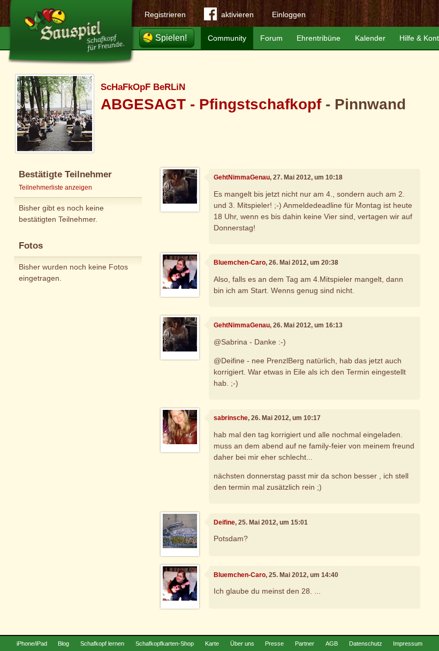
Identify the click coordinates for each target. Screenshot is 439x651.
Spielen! (171, 37)
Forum (271, 38)
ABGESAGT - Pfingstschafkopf (211, 104)
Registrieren (165, 14)
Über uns (242, 643)
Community (227, 38)
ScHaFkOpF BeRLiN (143, 87)
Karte (212, 643)
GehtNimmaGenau (242, 177)
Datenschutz (365, 643)
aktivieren (237, 14)
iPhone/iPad (32, 643)
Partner (304, 643)
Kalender (370, 38)
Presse (274, 643)
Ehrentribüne (318, 38)
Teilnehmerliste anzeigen (55, 187)
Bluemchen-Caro (240, 262)
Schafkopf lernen (102, 643)
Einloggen (289, 14)
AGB (332, 643)
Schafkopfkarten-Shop (164, 643)
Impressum (407, 643)
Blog (63, 643)
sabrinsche (231, 418)
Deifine (224, 522)
